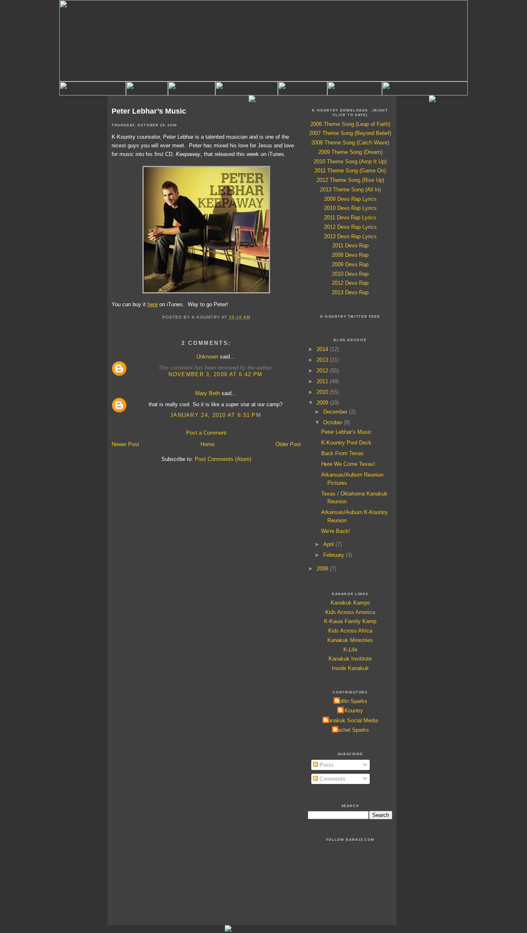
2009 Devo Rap (350, 264)
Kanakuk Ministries (350, 640)
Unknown (207, 357)
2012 (323, 371)
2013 (323, 360)
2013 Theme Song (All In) (350, 189)
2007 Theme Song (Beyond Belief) (350, 133)
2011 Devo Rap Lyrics (350, 217)
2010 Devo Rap (350, 274)
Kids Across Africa (350, 631)
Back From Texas (342, 453)
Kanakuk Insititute (350, 659)
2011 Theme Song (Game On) (350, 171)
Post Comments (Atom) (223, 459)
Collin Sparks (351, 701)
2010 (323, 392)
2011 (323, 381)
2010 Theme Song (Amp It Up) (350, 161)
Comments (331, 779)
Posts (325, 765)
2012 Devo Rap (350, 283)
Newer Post (125, 444)
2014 (323, 349)
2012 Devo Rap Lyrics (350, 227)
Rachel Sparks (351, 730)
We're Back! (335, 531)
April (329, 544)
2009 (323, 403)
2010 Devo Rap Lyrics (350, 208)
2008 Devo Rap (350, 255)
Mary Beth (207, 393)
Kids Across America (350, 612)
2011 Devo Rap (350, 245)
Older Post (288, 444)
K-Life (350, 650)
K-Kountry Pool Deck (346, 443)
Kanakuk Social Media (351, 720)
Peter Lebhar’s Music (149, 111)
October (333, 422)
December (336, 412)
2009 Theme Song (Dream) (350, 152)
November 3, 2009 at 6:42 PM (215, 374)
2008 (323, 568)
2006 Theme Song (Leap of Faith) (350, 124)
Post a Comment (206, 433)
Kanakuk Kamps (350, 603)
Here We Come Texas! (348, 464)
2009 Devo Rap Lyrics (350, 199)
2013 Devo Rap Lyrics (350, 236)
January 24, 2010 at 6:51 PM (215, 415)
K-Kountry (351, 710)
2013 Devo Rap (350, 292)
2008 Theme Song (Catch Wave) (350, 143)
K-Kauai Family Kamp (350, 621)
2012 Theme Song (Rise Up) (350, 180)
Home (208, 444)
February (334, 555)
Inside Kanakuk (350, 668)
